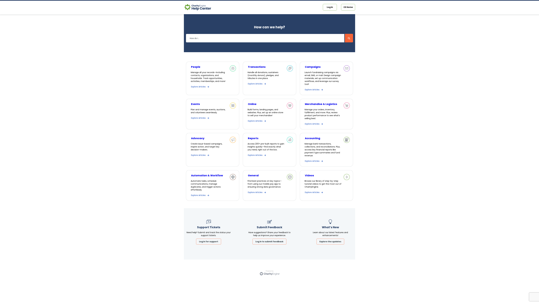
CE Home (348, 7)
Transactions (257, 67)
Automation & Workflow (207, 175)
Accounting (312, 138)
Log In (330, 7)
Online (252, 104)
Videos (309, 175)
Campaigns (313, 67)
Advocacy (197, 138)
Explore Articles (198, 86)
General (253, 175)
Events (195, 104)
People (195, 67)
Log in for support (208, 241)
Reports (253, 138)
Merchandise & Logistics (321, 104)
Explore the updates (330, 241)
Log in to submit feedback (269, 241)
